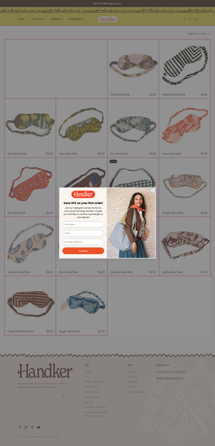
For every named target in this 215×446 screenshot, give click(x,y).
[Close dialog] (153, 190)
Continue (83, 250)
